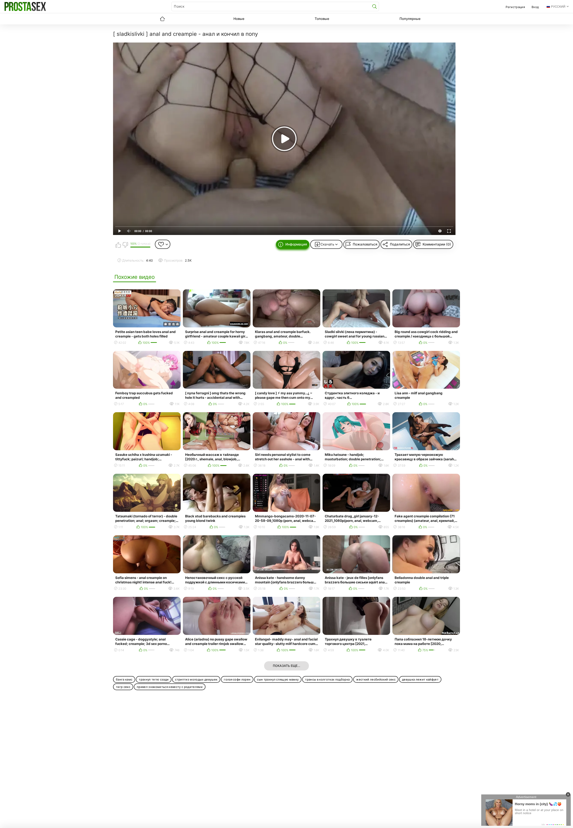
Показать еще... (286, 666)
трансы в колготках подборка (327, 679)
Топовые (322, 19)
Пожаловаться (365, 244)
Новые (238, 19)
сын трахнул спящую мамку (278, 679)
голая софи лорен (237, 679)
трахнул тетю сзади (154, 679)
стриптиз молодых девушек (196, 679)
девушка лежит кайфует (420, 679)
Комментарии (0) (437, 244)
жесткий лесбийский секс (376, 679)
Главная (162, 18)
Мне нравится (118, 245)
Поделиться (400, 244)
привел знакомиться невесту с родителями (170, 687)
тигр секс (123, 687)
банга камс (124, 679)
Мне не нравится (125, 245)
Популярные (410, 19)
